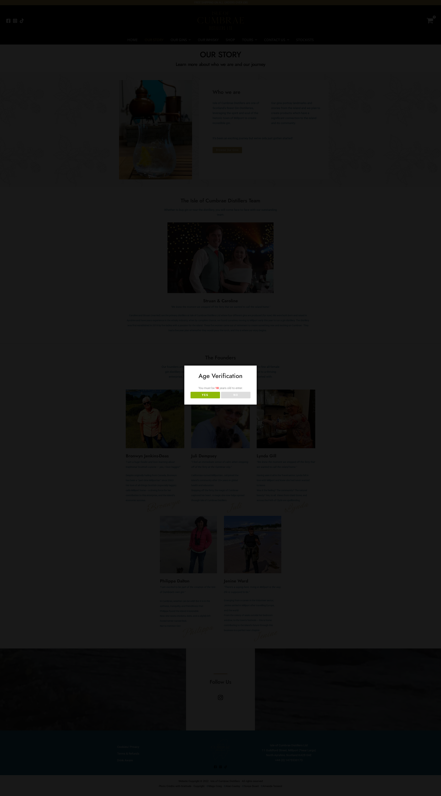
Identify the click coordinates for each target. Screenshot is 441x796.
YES (205, 395)
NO (235, 395)
